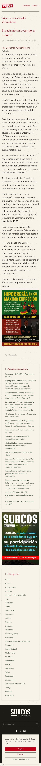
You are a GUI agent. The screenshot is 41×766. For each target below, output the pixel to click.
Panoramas (9, 660)
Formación (9, 645)
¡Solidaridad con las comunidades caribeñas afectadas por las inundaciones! (18, 446)
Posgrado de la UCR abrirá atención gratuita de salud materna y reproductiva (19, 474)
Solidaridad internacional (15, 684)
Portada (26, 5)
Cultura (8, 618)
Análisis (8, 591)
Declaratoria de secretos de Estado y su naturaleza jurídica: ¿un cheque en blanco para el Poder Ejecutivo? (19, 395)
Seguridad (9, 676)
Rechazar (20, 754)
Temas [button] (34, 5)
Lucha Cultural (11, 649)
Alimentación (10, 587)
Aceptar (20, 749)
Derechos (9, 626)
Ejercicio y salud (11, 633)
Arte (7, 599)
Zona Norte (9, 695)
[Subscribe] (37, 724)
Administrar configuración (20, 759)
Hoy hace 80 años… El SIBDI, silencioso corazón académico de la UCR (19, 495)
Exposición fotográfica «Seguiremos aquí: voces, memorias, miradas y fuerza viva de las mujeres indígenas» (20, 423)
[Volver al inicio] (7, 5)
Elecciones (9, 637)
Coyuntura (9, 614)
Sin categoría (10, 680)
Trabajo (8, 687)
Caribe (7, 606)
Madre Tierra (10, 653)
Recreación (9, 668)
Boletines (9, 603)
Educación (9, 630)
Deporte (8, 622)
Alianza (8, 583)
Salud (7, 672)
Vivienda (8, 691)
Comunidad (32, 40)
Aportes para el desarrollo (15, 595)
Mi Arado (9, 657)
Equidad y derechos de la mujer (17, 641)
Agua (7, 579)
